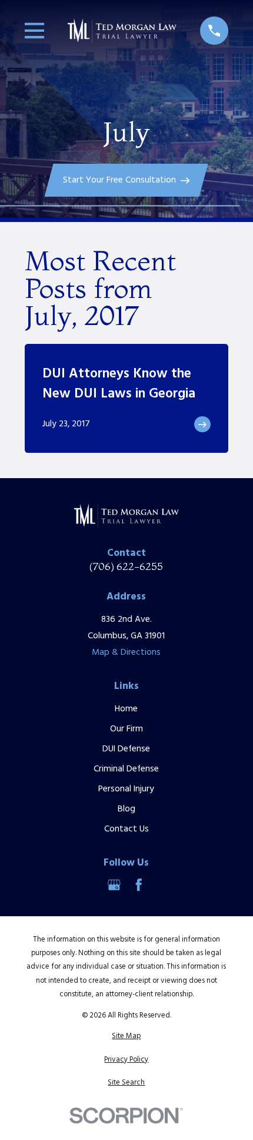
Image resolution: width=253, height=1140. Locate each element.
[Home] (122, 30)
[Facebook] (138, 885)
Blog (126, 809)
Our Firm (126, 729)
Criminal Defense (126, 769)
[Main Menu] (35, 31)
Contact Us (126, 829)
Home (126, 709)
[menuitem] (127, 1036)
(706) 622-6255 (126, 566)
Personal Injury (126, 789)
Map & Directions (126, 652)
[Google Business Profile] (114, 885)
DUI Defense (126, 749)
